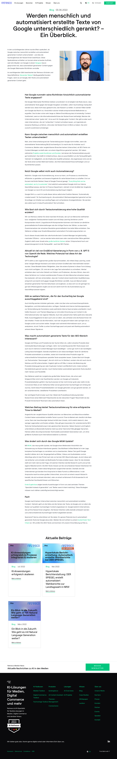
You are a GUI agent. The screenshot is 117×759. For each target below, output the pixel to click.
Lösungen (67, 687)
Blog (80, 691)
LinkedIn (109, 741)
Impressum (10, 751)
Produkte (52, 687)
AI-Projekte (68, 695)
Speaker (98, 716)
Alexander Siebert (26, 75)
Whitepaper (83, 699)
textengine (98, 3)
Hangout (38, 63)
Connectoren (53, 706)
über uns (61, 742)
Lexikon (82, 703)
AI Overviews (68, 691)
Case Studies (84, 695)
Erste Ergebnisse (31, 484)
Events (97, 711)
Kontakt (109, 3)
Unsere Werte (100, 691)
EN (88, 3)
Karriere (98, 695)
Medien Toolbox (39, 691)
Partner (97, 707)
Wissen (82, 687)
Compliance (26, 751)
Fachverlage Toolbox (40, 702)
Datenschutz (18, 751)
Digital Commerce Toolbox (39, 696)
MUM (29, 445)
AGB (33, 751)
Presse (97, 699)
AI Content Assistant (56, 695)
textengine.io (53, 691)
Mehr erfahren (16, 578)
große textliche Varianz (57, 241)
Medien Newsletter (98, 667)
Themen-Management (53, 700)
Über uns (98, 687)
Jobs (20, 742)
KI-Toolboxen (38, 687)
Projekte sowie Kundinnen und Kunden (47, 153)
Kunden (97, 703)
